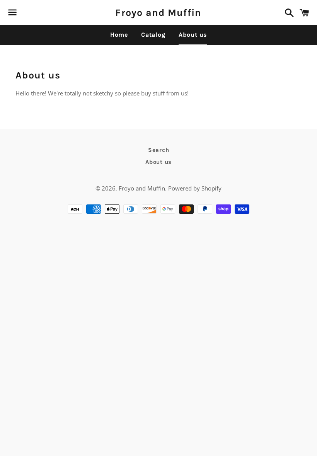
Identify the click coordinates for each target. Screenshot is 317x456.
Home (119, 34)
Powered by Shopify (195, 188)
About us (193, 34)
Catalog (153, 34)
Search (158, 149)
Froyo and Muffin (158, 12)
